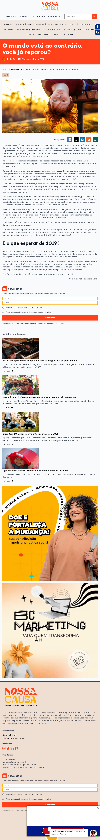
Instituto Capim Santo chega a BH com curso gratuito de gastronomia (39, 360)
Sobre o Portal (9, 735)
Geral (95, 279)
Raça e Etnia (22, 29)
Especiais (8, 24)
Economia (68, 34)
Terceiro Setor (87, 24)
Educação (68, 29)
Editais (73, 24)
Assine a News (54, 16)
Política (30, 34)
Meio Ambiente (44, 34)
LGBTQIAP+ (35, 29)
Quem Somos (10, 16)
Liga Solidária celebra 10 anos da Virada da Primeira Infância (35, 470)
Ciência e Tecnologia (86, 29)
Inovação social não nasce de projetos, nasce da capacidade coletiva (39, 397)
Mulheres (8, 29)
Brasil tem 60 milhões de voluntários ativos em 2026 (30, 434)
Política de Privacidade (13, 738)
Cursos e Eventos (35, 24)
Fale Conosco (38, 16)
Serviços (24, 16)
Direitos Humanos (52, 29)
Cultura (20, 24)
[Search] (94, 16)
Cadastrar (50, 317)
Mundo (57, 34)
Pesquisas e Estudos (56, 24)
